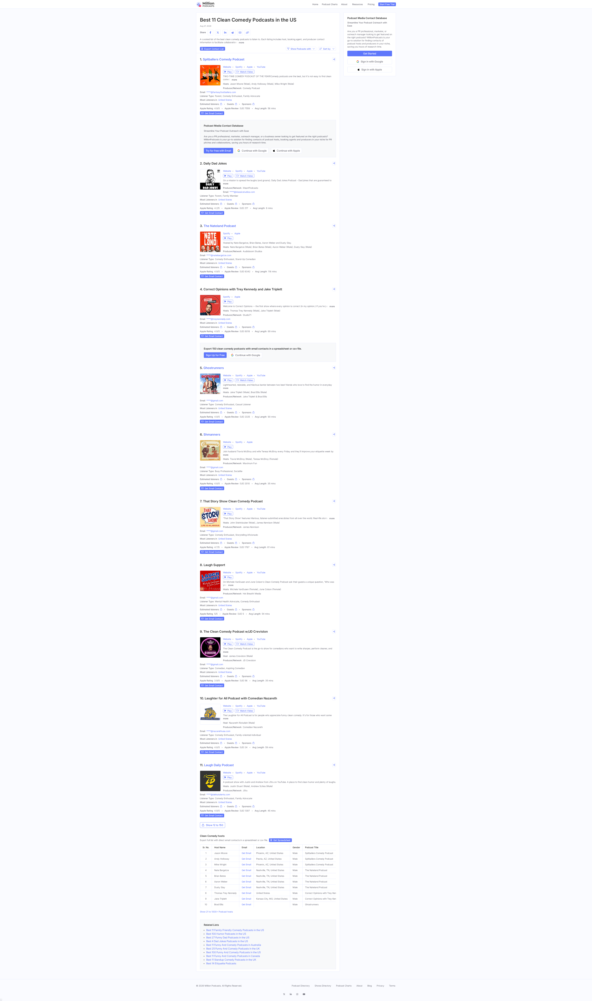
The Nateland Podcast (220, 226)
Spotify (239, 67)
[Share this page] (247, 32)
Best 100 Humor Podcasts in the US (226, 933)
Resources (357, 4)
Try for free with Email (218, 150)
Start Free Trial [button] (387, 4)
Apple (250, 67)
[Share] (334, 59)
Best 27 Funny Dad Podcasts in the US (227, 937)
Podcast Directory (301, 985)
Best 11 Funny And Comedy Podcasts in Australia (233, 944)
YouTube (261, 67)
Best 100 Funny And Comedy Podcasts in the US (233, 952)
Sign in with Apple (371, 69)
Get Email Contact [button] (214, 113)
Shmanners (212, 434)
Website (227, 67)
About (344, 4)
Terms (392, 985)
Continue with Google (254, 150)
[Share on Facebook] (210, 32)
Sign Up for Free (215, 355)
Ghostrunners (214, 368)
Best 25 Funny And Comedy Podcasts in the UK (233, 948)
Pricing (371, 4)
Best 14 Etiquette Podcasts (221, 963)
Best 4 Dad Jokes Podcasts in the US (227, 941)
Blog (369, 985)
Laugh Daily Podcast (219, 765)
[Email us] (240, 32)
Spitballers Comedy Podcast (223, 59)
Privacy (380, 985)
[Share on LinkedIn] (225, 32)
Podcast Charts (329, 4)
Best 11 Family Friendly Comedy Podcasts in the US (235, 930)
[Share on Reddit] (232, 32)
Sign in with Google (372, 61)
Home (315, 4)
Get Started (369, 53)
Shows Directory (323, 985)
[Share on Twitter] (218, 32)
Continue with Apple (288, 150)
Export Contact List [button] (214, 48)
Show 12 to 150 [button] (214, 825)
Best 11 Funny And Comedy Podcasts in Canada (233, 956)
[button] (228, 72)
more (241, 42)
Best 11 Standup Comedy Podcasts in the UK (231, 959)
